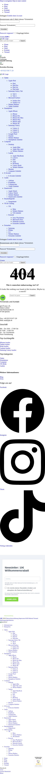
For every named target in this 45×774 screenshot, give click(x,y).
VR (9, 206)
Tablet (2, 358)
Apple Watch (12, 191)
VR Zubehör (17, 213)
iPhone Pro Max (18, 118)
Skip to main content (19, 1)
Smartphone (4, 360)
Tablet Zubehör (13, 106)
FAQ (1, 379)
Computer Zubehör (14, 171)
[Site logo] (4, 39)
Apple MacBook (18, 156)
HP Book (16, 163)
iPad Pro (15, 85)
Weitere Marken (13, 104)
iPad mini (16, 89)
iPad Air (15, 87)
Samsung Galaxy (14, 125)
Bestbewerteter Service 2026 (38, 758)
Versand (35, 618)
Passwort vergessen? (7, 33)
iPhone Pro (16, 116)
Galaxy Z (16, 132)
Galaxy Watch (13, 193)
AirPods (11, 180)
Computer (3, 362)
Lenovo (15, 158)
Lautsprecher (12, 184)
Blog (1, 377)
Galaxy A (16, 128)
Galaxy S (16, 130)
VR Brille (3, 364)
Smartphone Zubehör (15, 140)
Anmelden (4, 29)
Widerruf (30, 618)
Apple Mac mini (18, 149)
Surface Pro (16, 101)
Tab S (14, 94)
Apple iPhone (12, 111)
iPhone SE (16, 123)
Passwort (7, 25)
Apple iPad (12, 81)
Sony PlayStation (18, 218)
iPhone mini (17, 121)
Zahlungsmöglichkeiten (7, 620)
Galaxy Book (17, 165)
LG (9, 232)
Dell (14, 160)
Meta (14, 209)
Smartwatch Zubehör (15, 197)
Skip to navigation (6, 1)
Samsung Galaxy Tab (15, 91)
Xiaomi (10, 136)
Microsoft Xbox (18, 220)
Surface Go (16, 102)
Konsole (11, 215)
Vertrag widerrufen (6, 546)
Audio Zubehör (13, 186)
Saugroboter (12, 201)
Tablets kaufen (5, 344)
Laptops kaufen (5, 348)
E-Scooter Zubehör (14, 176)
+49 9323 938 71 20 (7, 70)
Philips (10, 230)
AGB (26, 618)
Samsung (11, 228)
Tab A (15, 96)
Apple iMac (16, 147)
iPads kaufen (4, 346)
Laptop (10, 153)
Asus (14, 161)
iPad (14, 83)
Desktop (11, 144)
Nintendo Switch (18, 221)
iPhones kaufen (5, 342)
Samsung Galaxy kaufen (8, 350)
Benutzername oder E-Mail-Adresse (16, 19)
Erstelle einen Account (14, 16)
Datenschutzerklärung (8, 615)
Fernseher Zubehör (14, 236)
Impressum (22, 618)
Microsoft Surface (14, 98)
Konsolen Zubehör (19, 223)
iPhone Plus (16, 120)
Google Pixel (12, 134)
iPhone (15, 114)
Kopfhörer (11, 182)
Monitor (11, 169)
